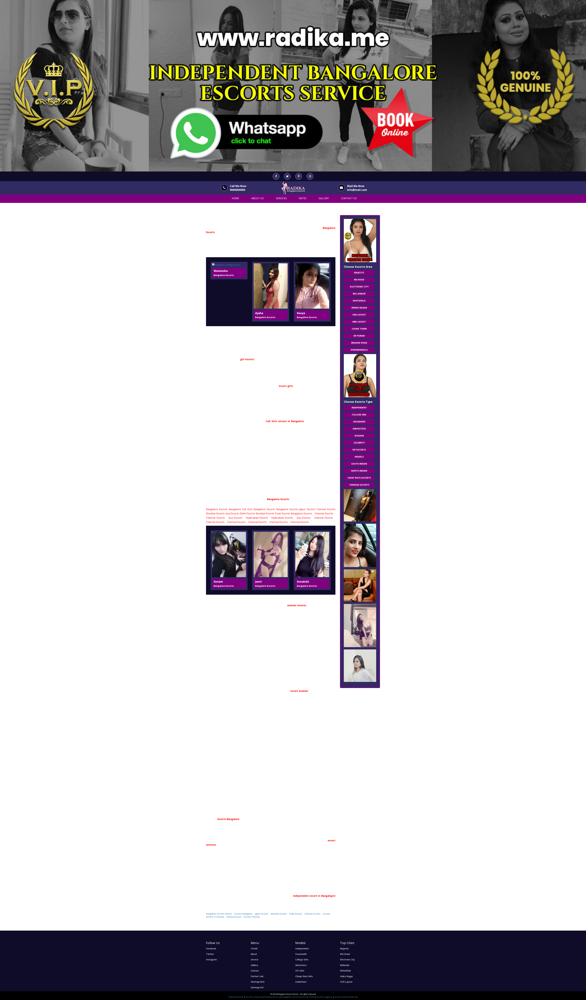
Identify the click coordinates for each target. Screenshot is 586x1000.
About (254, 953)
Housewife (359, 421)
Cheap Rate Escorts (359, 477)
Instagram (211, 959)
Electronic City (359, 286)
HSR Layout (359, 314)
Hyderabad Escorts (257, 517)
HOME (235, 198)
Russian (359, 435)
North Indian (359, 470)
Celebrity (359, 442)
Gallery (254, 965)
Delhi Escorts (247, 513)
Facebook (211, 948)
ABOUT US (257, 198)
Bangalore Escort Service (293, 996)
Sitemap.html (257, 981)
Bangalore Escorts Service (219, 913)
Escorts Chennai (252, 916)
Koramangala (359, 349)
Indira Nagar (359, 307)
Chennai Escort (233, 916)
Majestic (359, 272)
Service (254, 959)
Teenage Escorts (359, 484)
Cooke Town (359, 328)
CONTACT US (349, 198)
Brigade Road (359, 342)
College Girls (301, 959)
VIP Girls (299, 970)
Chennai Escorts (325, 509)
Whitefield (359, 300)
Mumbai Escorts (215, 513)
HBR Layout (359, 321)
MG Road (359, 279)
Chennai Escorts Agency (320, 996)
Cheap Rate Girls (304, 976)
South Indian (359, 463)
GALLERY (324, 198)
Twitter (210, 953)
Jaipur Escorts (307, 509)
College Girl (359, 414)
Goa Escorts (232, 513)
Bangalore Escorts (217, 509)
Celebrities (301, 981)
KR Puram (359, 335)
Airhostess (359, 428)
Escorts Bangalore (243, 913)
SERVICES (281, 198)
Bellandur (359, 293)
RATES (302, 198)
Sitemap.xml (257, 987)
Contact (255, 970)
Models (359, 456)
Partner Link (257, 976)
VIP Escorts (359, 449)
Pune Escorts (282, 513)
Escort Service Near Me (346, 996)
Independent (359, 407)
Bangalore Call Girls (240, 509)
